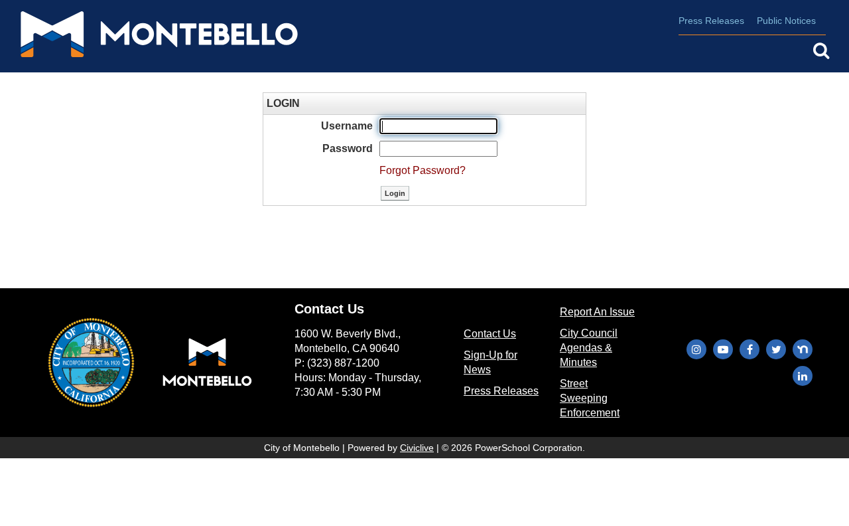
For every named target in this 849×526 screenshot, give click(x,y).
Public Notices (786, 20)
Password (347, 148)
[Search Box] (821, 50)
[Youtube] (723, 349)
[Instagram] (696, 349)
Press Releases (711, 20)
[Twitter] (776, 349)
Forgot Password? (422, 170)
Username (347, 126)
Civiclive (417, 447)
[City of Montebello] (146, 36)
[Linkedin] (803, 376)
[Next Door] (803, 349)
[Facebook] (749, 349)
